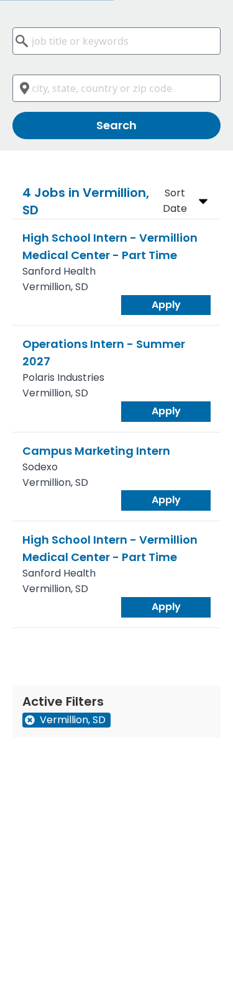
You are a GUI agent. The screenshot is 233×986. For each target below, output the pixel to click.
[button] (183, 201)
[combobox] (116, 41)
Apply (166, 305)
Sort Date (175, 201)
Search (116, 125)
